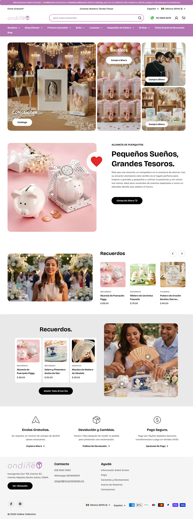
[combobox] (96, 18)
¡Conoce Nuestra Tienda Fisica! (96, 8)
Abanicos (76, 366)
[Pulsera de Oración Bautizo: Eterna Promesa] (172, 274)
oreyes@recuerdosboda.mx (69, 481)
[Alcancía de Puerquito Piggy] (113, 274)
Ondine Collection (26, 514)
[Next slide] (181, 253)
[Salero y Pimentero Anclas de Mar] (55, 351)
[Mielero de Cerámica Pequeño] (142, 274)
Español (151, 9)
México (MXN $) (173, 8)
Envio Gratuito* (16, 8)
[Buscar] (140, 18)
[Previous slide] (172, 253)
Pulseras (164, 292)
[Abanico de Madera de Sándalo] (83, 351)
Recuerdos (105, 292)
